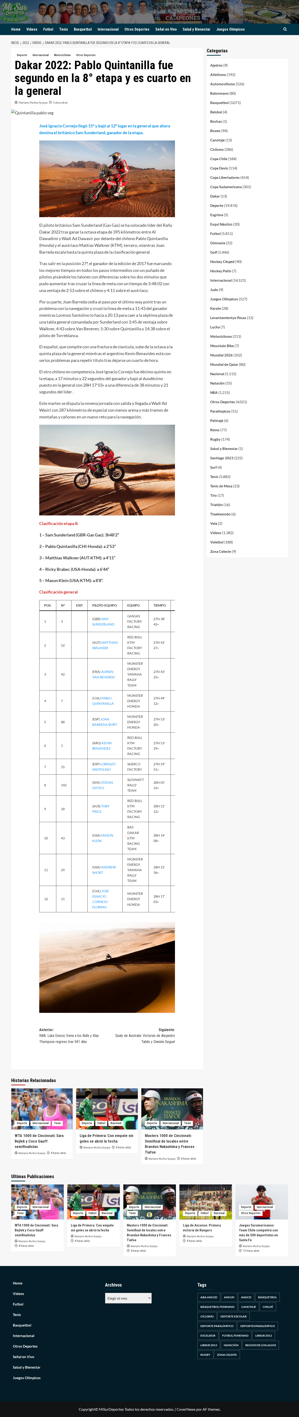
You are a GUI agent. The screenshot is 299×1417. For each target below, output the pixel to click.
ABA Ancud (208, 1297)
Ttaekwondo (220, 514)
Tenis (63, 29)
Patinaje (216, 420)
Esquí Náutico (221, 224)
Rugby (215, 439)
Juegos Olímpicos (230, 29)
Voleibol (217, 542)
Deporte (22, 55)
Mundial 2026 (221, 355)
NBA (214, 392)
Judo (214, 290)
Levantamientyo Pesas (228, 318)
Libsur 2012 (263, 1335)
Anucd (246, 1297)
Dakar (215, 196)
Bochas (216, 121)
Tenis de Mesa (221, 486)
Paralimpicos (220, 411)
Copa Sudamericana (226, 187)
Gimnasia (217, 243)
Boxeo (215, 131)
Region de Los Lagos (260, 1345)
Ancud (229, 1297)
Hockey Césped (222, 261)
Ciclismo (217, 149)
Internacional (108, 29)
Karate (215, 308)
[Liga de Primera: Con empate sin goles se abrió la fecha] (107, 1108)
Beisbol (216, 112)
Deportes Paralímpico (257, 1326)
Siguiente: (145, 1036)
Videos (31, 29)
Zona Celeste (220, 551)
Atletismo (218, 74)
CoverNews (186, 1409)
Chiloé (268, 1307)
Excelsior (207, 1335)
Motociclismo (62, 55)
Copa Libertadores (225, 177)
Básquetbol (267, 1297)
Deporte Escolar (234, 1316)
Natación (217, 383)
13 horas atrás (251, 1250)
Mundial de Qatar (224, 364)
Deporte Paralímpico (217, 1326)
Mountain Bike (222, 346)
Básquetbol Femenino (217, 1307)
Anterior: (69, 1036)
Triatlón (216, 505)
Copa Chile (218, 159)
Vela (213, 523)
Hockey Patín (220, 271)
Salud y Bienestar (196, 29)
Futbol (48, 29)
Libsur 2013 (208, 1345)
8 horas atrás (58, 1153)
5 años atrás (60, 102)
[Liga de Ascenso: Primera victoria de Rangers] (205, 1201)
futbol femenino (235, 1335)
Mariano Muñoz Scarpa (33, 102)
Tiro (213, 495)
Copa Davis (219, 168)
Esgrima (216, 215)
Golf (213, 252)
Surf (213, 467)
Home (16, 29)
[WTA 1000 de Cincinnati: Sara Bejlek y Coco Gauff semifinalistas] (42, 1108)
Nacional (115, 1123)
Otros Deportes (137, 29)
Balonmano (219, 93)
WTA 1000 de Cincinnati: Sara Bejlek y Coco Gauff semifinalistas (39, 1141)
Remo (215, 430)
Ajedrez (216, 65)
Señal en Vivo (166, 29)
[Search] (285, 29)
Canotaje (217, 140)
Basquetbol (83, 29)
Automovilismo (222, 84)
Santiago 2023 (221, 458)
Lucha (215, 327)
